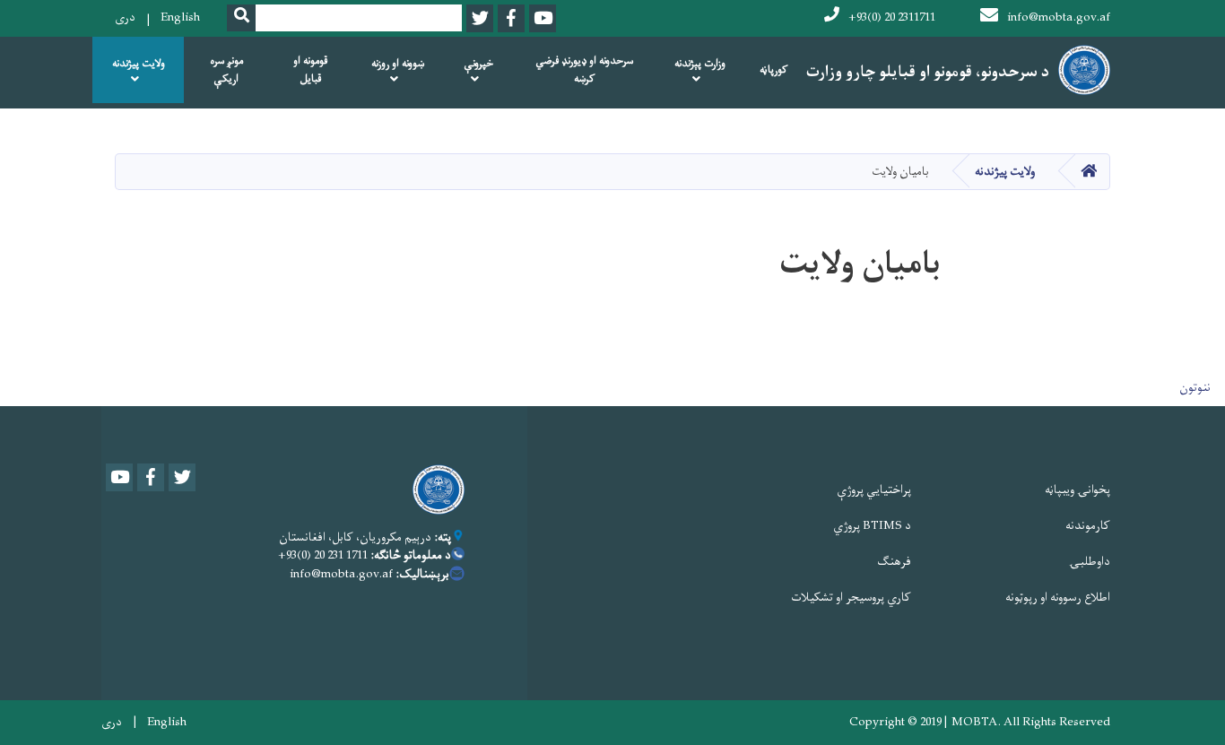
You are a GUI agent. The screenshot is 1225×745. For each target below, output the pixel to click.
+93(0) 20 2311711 (891, 17)
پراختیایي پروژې (874, 490)
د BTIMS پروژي (872, 526)
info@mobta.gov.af (1058, 17)
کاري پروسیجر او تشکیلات (851, 597)
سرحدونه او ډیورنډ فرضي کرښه (584, 70)
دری (125, 17)
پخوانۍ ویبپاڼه (1077, 490)
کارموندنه (1087, 526)
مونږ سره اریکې (226, 70)
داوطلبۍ (1089, 561)
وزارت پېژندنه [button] (699, 64)
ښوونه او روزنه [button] (397, 64)
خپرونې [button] (478, 64)
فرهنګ (894, 561)
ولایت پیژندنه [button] (138, 64)
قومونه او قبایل (310, 70)
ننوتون (1195, 388)
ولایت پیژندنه (1005, 171)
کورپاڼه (774, 70)
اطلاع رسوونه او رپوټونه (1057, 597)
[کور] (434, 489)
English (180, 17)
